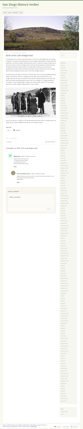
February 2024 (64, 108)
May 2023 (63, 128)
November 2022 (64, 143)
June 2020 (63, 210)
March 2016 (63, 336)
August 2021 (63, 175)
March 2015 (63, 366)
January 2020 (64, 223)
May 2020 (63, 213)
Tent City (8, 142)
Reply (15, 166)
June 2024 (63, 98)
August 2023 (63, 120)
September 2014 (64, 381)
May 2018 (63, 271)
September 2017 (64, 291)
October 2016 (64, 318)
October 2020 (64, 200)
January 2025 (64, 83)
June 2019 (63, 240)
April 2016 (63, 333)
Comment (48, 209)
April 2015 (63, 363)
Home (5, 12)
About (9, 12)
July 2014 (63, 386)
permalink (14, 138)
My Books (15, 12)
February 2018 (64, 278)
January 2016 (64, 341)
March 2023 (63, 133)
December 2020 (64, 195)
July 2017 (63, 296)
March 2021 (63, 188)
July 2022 (63, 150)
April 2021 (63, 185)
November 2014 (64, 376)
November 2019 (64, 228)
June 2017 (63, 298)
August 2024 (63, 93)
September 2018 (64, 260)
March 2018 (63, 276)
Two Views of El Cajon (50, 142)
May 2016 (63, 331)
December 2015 (64, 343)
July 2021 (63, 178)
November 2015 (64, 346)
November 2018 (64, 255)
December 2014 (64, 373)
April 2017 (63, 303)
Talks (21, 12)
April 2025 (63, 78)
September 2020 (64, 203)
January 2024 (64, 110)
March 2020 (63, 218)
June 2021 (63, 180)
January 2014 (64, 401)
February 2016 (64, 338)
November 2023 (64, 113)
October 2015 (64, 348)
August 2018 (63, 263)
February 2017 (64, 308)
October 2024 (64, 88)
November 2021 (64, 168)
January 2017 (64, 311)
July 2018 (63, 265)
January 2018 (64, 281)
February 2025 (64, 80)
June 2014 (63, 388)
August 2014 (63, 383)
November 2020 (64, 198)
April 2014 (63, 393)
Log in (62, 414)
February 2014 (64, 398)
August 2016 (63, 323)
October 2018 (64, 258)
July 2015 (63, 356)
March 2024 (63, 105)
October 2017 (64, 288)
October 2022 (64, 145)
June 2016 (63, 328)
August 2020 (63, 205)
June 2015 (63, 358)
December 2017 (64, 283)
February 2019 (64, 248)
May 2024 (63, 100)
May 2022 (63, 155)
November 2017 (64, 286)
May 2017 (63, 301)
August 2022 (63, 148)
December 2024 (64, 85)
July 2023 (63, 123)
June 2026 (63, 68)
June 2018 (63, 268)
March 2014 (63, 396)
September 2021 (64, 173)
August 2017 (63, 293)
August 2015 (63, 353)
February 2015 (64, 368)
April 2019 (63, 243)
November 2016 (64, 316)
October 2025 (64, 70)
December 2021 (64, 165)
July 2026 (63, 65)
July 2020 (63, 208)
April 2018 (63, 273)
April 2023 (63, 130)
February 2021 (64, 190)
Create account (64, 411)
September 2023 (64, 118)
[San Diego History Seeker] (41, 33)
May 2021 (63, 183)
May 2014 (63, 391)
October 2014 (64, 378)
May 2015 (63, 361)
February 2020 (64, 220)
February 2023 (64, 135)
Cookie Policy (33, 426)
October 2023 (64, 115)
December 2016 (64, 313)
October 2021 (64, 170)
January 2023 (64, 138)
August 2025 (63, 73)
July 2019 (63, 238)
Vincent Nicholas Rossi (20, 52)
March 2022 (63, 160)
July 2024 (63, 95)
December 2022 (64, 140)
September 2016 (64, 321)
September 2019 (64, 233)
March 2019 (63, 245)
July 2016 (63, 326)
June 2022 (63, 153)
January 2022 (64, 163)
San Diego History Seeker (21, 4)
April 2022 (63, 158)
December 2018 (64, 253)
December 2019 (64, 225)
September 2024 (64, 90)
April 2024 (63, 103)
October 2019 (64, 230)
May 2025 (63, 75)
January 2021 (64, 193)
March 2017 (63, 306)
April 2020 (63, 215)
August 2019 (63, 235)
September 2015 (64, 351)
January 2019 (64, 250)
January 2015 (64, 371)
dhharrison (17, 156)
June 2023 (63, 125)
